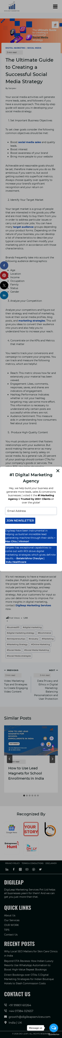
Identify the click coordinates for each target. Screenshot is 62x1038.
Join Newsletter (20, 520)
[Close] (58, 470)
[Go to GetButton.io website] (53, 1034)
